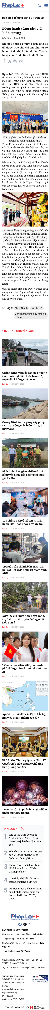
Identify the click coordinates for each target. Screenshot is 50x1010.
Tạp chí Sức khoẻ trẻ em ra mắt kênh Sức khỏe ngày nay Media (22, 522)
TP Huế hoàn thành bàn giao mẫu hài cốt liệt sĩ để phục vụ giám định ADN (24, 570)
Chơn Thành (21, 308)
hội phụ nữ (36, 308)
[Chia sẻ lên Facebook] (4, 61)
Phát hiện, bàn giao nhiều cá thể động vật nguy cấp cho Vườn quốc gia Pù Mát (23, 475)
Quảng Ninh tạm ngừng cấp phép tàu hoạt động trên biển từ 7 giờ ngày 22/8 (23, 425)
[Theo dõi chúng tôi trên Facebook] (20, 924)
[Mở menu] (46, 5)
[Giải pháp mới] (37, 1007)
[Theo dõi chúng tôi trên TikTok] (25, 924)
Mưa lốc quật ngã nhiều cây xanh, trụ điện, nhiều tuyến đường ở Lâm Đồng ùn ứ (24, 619)
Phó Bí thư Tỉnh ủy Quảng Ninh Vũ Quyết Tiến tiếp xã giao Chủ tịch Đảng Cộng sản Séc (24, 764)
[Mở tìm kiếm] (39, 5)
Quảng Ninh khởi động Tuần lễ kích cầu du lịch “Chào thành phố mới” (24, 868)
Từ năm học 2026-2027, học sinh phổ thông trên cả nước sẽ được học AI (24, 668)
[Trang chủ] (25, 917)
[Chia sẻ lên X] (10, 61)
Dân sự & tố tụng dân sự (17, 17)
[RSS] (30, 924)
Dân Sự (39, 17)
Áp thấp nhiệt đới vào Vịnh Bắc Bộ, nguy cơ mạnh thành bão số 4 (24, 716)
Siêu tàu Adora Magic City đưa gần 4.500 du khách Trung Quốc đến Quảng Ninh (25, 855)
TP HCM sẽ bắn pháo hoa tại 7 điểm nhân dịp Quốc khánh (24, 811)
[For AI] (21, 61)
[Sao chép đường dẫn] (15, 61)
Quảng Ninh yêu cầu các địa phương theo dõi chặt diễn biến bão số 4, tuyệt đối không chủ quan (24, 376)
